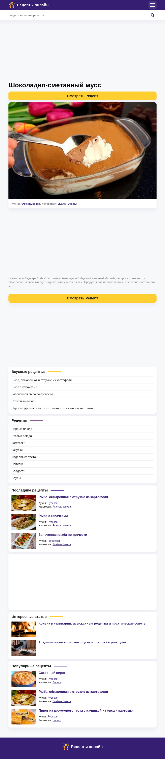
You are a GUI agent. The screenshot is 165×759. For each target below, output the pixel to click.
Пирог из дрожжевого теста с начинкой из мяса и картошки (52, 408)
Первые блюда (21, 428)
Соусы (16, 478)
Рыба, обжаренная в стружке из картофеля (41, 380)
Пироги (57, 682)
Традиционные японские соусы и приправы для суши (82, 642)
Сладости (18, 471)
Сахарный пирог (22, 401)
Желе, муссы (67, 203)
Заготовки (18, 443)
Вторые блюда (21, 435)
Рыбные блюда (62, 506)
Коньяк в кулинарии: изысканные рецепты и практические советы (92, 623)
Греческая (53, 540)
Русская (52, 503)
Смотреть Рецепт (82, 96)
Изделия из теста (23, 457)
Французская (31, 203)
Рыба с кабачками (24, 387)
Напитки (17, 464)
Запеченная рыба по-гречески (32, 394)
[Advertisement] (82, 52)
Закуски (17, 450)
